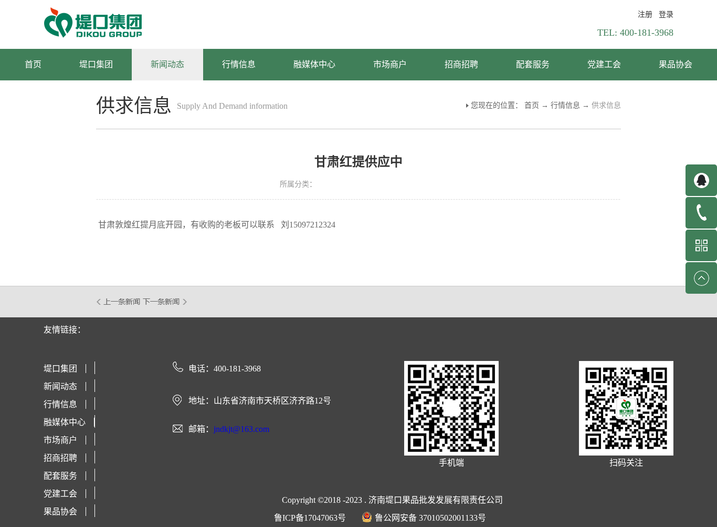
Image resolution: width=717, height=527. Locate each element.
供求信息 (606, 105)
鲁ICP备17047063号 (310, 517)
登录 (666, 14)
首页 (33, 64)
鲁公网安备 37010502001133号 (430, 517)
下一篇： (165, 301)
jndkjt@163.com (241, 429)
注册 (645, 14)
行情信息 (565, 105)
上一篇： (119, 301)
